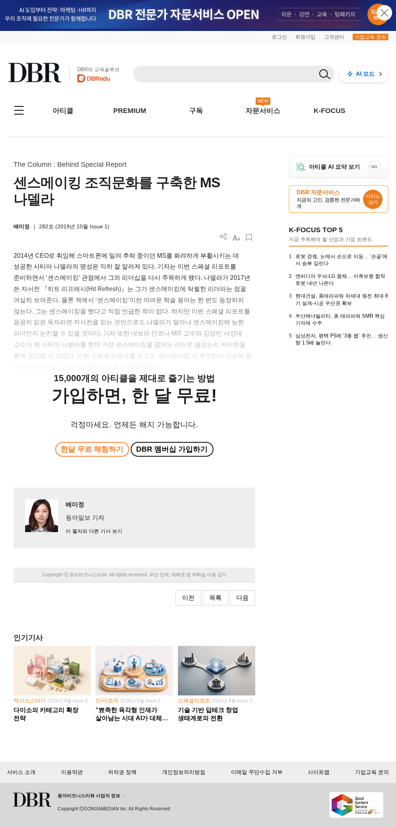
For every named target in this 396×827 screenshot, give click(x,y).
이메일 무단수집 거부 (257, 772)
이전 (188, 597)
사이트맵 (318, 772)
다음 (242, 597)
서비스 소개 (21, 772)
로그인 (279, 37)
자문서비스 (263, 111)
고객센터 (334, 37)
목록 (215, 597)
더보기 (223, 236)
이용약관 (72, 772)
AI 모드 (365, 73)
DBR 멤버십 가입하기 (172, 449)
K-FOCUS (329, 111)
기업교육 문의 (370, 37)
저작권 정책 (122, 772)
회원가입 (305, 37)
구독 (196, 111)
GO (374, 166)
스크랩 (248, 237)
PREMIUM (129, 111)
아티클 (63, 111)
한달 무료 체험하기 (92, 449)
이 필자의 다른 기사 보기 (94, 531)
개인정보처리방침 (183, 772)
